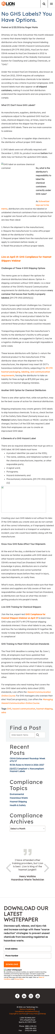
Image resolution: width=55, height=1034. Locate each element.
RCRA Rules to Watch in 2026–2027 (27, 765)
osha (3, 712)
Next (46, 867)
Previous (8, 867)
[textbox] (27, 828)
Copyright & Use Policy (17, 1014)
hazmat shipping (44, 708)
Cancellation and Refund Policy (26, 1011)
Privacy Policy (18, 979)
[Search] (44, 4)
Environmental (17, 794)
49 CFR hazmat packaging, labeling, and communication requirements (27, 372)
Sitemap (43, 1014)
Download (12, 964)
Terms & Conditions (26, 1009)
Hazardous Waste (19, 798)
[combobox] (27, 828)
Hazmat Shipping (18, 801)
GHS (9, 708)
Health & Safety (18, 805)
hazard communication (23, 708)
